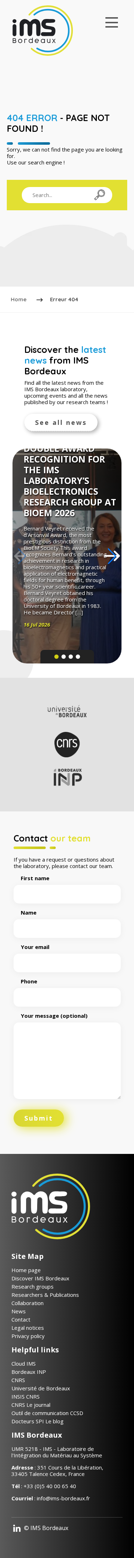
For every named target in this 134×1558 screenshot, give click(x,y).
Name (28, 912)
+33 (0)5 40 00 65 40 (50, 1486)
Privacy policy (28, 1336)
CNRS (18, 1380)
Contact (20, 1319)
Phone (29, 981)
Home (18, 299)
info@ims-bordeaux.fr (63, 1498)
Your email (35, 947)
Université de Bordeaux (40, 1388)
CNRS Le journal (30, 1404)
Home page (26, 1270)
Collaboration (27, 1303)
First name (35, 878)
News (18, 1311)
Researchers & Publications (45, 1294)
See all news (61, 422)
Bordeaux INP (28, 1371)
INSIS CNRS (25, 1396)
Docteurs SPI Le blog (37, 1421)
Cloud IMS (23, 1363)
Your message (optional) (54, 1015)
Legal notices (27, 1327)
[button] (112, 556)
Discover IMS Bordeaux (40, 1278)
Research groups (32, 1286)
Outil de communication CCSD (47, 1413)
